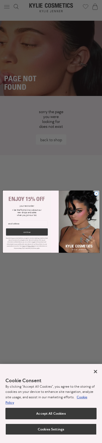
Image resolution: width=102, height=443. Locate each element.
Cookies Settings (51, 429)
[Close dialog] (96, 193)
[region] (51, 403)
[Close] (95, 372)
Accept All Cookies (51, 413)
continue (26, 232)
